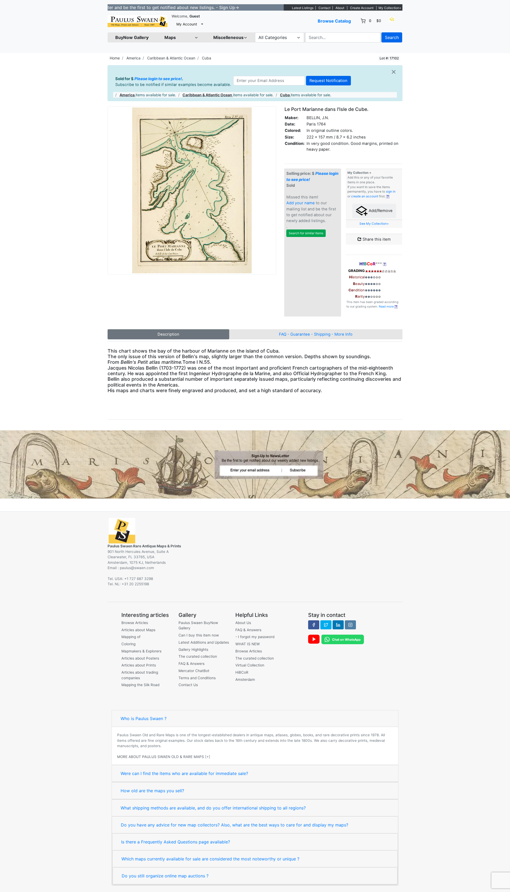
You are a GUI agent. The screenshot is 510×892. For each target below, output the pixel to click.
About (339, 8)
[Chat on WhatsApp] (342, 639)
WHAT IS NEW (247, 644)
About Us (243, 623)
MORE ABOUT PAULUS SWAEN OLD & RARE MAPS (160, 757)
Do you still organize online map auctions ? (165, 875)
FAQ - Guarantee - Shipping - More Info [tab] (315, 334)
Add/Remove (380, 210)
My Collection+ (390, 8)
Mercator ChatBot (193, 671)
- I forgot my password (254, 637)
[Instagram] (350, 624)
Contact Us (188, 685)
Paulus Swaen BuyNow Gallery (198, 625)
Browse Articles (134, 623)
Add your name (300, 203)
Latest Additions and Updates (203, 642)
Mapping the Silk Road (140, 685)
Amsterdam (245, 679)
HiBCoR (241, 672)
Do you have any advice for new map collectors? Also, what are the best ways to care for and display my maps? (234, 825)
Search (392, 37)
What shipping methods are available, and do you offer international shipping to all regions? (213, 808)
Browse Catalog (334, 21)
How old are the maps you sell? (152, 790)
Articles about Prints (138, 665)
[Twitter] (326, 624)
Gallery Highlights (193, 649)
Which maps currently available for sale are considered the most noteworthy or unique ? (210, 858)
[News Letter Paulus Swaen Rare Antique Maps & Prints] (255, 464)
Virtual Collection (249, 665)
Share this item (376, 239)
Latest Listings (302, 8)
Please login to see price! (158, 78)
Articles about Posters (140, 658)
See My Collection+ (374, 224)
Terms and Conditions (197, 678)
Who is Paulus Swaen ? (144, 718)
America (133, 58)
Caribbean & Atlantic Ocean (171, 58)
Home (115, 58)
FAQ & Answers (191, 663)
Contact (324, 8)
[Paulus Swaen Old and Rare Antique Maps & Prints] (137, 21)
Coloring (128, 644)
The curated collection (197, 656)
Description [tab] (168, 334)
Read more (386, 306)
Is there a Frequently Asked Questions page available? (175, 842)
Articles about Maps (138, 630)
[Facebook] (313, 624)
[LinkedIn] (338, 624)
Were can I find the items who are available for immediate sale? (184, 773)
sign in (391, 191)
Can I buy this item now (198, 635)
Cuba (206, 58)
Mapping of (131, 637)
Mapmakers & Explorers (141, 651)
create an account (364, 196)
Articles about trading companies (139, 675)
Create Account (361, 8)
